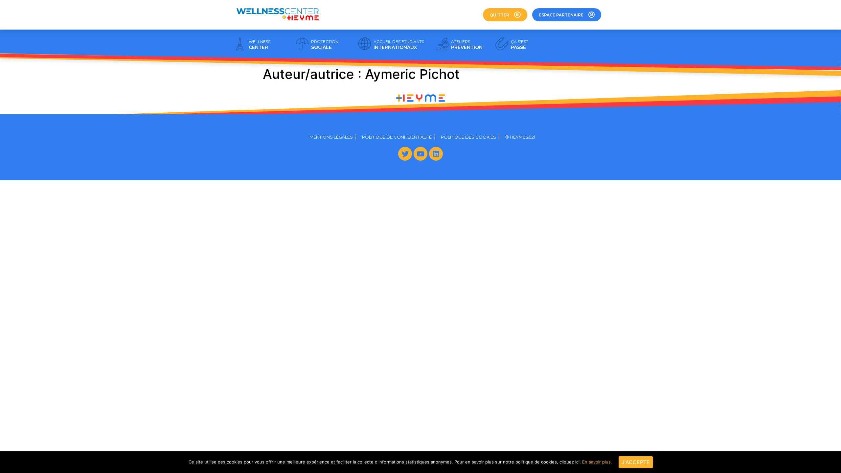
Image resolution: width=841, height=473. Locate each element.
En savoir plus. (597, 461)
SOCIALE (324, 44)
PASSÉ (519, 44)
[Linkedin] (436, 154)
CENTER (259, 44)
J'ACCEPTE (636, 462)
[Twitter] (405, 154)
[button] (505, 14)
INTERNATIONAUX (399, 44)
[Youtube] (420, 154)
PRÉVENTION (467, 44)
